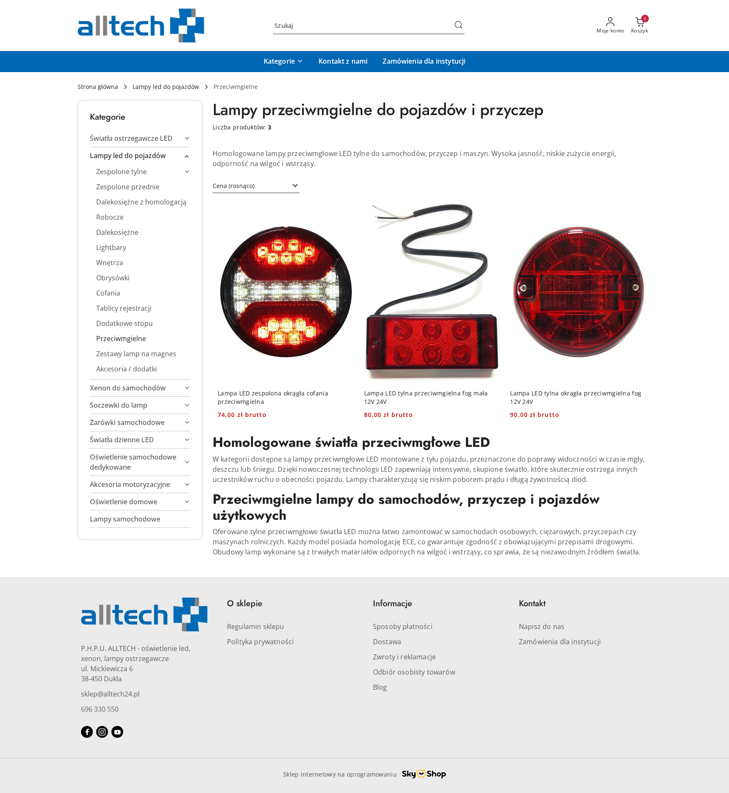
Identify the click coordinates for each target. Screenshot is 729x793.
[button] (283, 61)
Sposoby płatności (402, 626)
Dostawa (387, 641)
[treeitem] (140, 138)
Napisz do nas (541, 626)
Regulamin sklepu (255, 626)
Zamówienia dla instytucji (560, 641)
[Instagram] (102, 732)
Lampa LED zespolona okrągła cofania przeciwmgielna (273, 397)
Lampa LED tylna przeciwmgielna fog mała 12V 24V (426, 397)
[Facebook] (87, 732)
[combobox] (256, 186)
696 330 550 (100, 709)
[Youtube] (117, 732)
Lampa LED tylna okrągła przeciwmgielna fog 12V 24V (575, 397)
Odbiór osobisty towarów (414, 672)
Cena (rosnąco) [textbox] (233, 186)
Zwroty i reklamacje (404, 656)
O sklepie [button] (244, 603)
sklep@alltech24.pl (110, 694)
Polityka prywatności (260, 641)
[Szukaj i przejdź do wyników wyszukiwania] (458, 25)
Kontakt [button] (532, 603)
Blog (380, 687)
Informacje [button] (392, 603)
